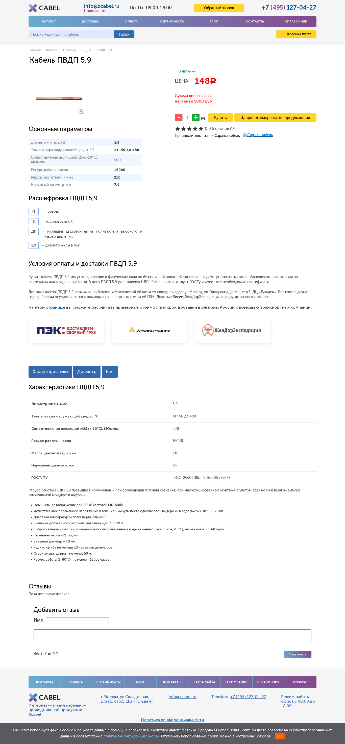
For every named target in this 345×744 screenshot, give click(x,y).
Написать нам (94, 10)
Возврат (300, 682)
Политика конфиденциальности (172, 720)
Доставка (90, 21)
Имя (38, 620)
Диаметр (86, 371)
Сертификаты (172, 21)
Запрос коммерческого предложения (275, 117)
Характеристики (50, 371)
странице (55, 307)
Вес (110, 371)
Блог (213, 21)
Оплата (131, 21)
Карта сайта (204, 682)
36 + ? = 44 (46, 654)
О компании (236, 682)
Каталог (49, 21)
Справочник (296, 21)
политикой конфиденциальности (131, 736)
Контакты (255, 21)
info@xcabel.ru (101, 6)
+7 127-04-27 (289, 7)
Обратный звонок (219, 8)
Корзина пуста (298, 34)
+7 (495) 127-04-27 (248, 696)
